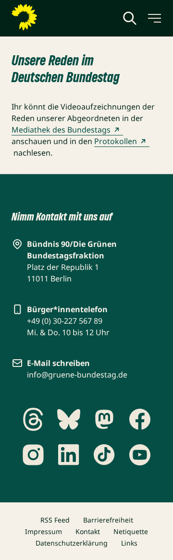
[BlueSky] (69, 419)
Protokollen (115, 141)
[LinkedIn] (69, 455)
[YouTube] (140, 455)
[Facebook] (140, 419)
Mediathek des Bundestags (61, 129)
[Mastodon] (104, 419)
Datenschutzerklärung (72, 543)
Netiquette (130, 531)
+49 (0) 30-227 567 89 (64, 321)
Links (129, 543)
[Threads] (33, 419)
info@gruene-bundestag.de (77, 374)
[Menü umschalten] (153, 18)
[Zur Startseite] (48, 17)
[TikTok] (104, 455)
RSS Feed (55, 519)
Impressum (43, 531)
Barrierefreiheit (108, 519)
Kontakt (87, 531)
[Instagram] (33, 455)
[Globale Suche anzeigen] (130, 18)
